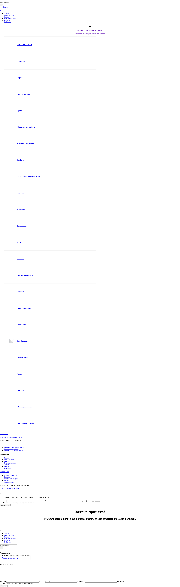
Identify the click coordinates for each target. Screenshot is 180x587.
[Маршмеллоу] (11, 226)
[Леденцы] (11, 193)
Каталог (6, 13)
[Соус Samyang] (11, 341)
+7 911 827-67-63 (5, 437)
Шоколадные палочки (25, 423)
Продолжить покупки (10, 558)
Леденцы (20, 193)
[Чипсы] (11, 374)
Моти (19, 242)
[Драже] (11, 110)
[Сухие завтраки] (11, 357)
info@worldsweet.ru (17, 437)
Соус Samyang (22, 341)
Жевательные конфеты (26, 127)
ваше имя (3, 501)
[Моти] (11, 242)
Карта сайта (7, 468)
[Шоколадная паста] (11, 407)
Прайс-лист (7, 22)
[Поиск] (1, 5)
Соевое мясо (21, 325)
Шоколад (20, 390)
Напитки (20, 259)
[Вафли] (11, 77)
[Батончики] (11, 61)
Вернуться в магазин (21, 555)
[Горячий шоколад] (11, 94)
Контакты (7, 20)
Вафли (19, 78)
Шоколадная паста (24, 407)
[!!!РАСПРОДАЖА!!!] (11, 44)
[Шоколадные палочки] (11, 423)
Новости (6, 17)
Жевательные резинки (25, 143)
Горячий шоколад (23, 94)
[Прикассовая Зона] (11, 308)
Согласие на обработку (11, 449)
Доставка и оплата (10, 18)
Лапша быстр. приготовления (28, 176)
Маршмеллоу (22, 226)
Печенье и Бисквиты (25, 275)
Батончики (21, 61)
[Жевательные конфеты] (11, 127)
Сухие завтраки (23, 357)
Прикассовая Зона (24, 308)
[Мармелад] (11, 209)
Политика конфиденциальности (14, 447)
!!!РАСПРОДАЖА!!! (24, 45)
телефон (41, 581)
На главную (4, 434)
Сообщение (121, 581)
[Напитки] (11, 258)
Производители (9, 15)
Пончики (20, 292)
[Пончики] (11, 291)
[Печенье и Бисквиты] (11, 275)
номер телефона (84, 501)
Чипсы (19, 374)
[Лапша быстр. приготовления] (11, 176)
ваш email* (42, 501)
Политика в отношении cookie (13, 450)
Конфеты (20, 160)
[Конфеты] (11, 160)
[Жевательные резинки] (11, 143)
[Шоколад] (11, 390)
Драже (19, 111)
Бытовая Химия (9, 482)
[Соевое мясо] (11, 324)
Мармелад (21, 209)
